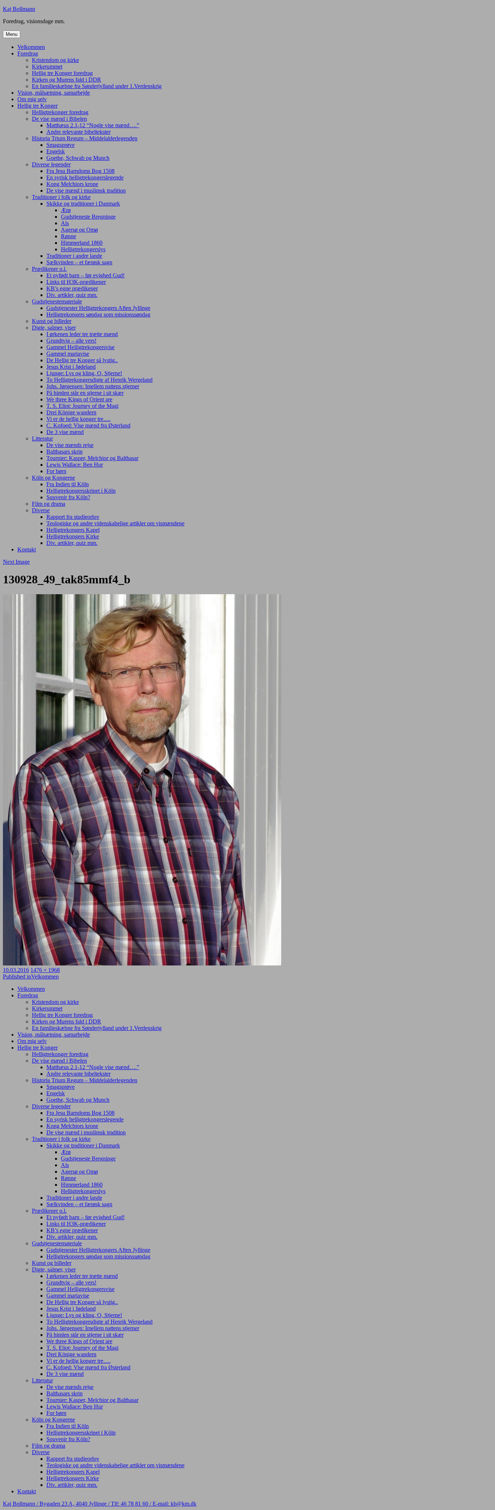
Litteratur (42, 438)
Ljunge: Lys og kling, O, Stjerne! (84, 373)
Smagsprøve (60, 145)
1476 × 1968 (45, 970)
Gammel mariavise (67, 354)
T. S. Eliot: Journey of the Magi (82, 406)
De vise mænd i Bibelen (59, 119)
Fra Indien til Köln (67, 484)
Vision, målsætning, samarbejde (53, 93)
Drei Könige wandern (71, 412)
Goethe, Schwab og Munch (77, 158)
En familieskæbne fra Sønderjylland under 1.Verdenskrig (97, 86)
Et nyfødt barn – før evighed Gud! (85, 275)
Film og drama (48, 504)
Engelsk (55, 151)
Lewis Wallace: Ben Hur (74, 465)
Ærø (66, 210)
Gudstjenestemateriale (57, 301)
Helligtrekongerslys (83, 249)
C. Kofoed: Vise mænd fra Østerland (88, 425)
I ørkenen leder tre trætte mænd (82, 334)
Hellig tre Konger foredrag (62, 73)
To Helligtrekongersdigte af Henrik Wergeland (99, 380)
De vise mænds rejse (69, 445)
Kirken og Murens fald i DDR (66, 79)
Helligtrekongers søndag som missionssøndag (98, 314)
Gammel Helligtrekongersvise (80, 347)
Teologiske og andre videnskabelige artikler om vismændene (115, 523)
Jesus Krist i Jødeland (71, 367)
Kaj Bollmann (19, 9)
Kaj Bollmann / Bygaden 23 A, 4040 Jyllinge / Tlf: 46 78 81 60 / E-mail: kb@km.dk (99, 1504)
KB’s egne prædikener (72, 288)
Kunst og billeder (51, 321)
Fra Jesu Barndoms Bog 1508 (80, 171)
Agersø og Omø (79, 230)
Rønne (68, 236)
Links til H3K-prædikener (76, 282)
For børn (56, 471)
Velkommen (31, 47)
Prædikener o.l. (49, 269)
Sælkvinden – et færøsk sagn (79, 262)
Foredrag (27, 53)
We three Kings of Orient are (79, 399)
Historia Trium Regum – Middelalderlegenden (84, 138)
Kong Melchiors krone (72, 184)
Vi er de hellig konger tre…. (78, 419)
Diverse (41, 510)
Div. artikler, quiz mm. (71, 295)
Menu (11, 34)
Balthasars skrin (64, 451)
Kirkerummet (47, 66)
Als (65, 223)
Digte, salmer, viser (54, 327)
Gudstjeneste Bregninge (88, 217)
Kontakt (26, 549)
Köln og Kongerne (53, 478)
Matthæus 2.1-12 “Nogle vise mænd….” (92, 125)
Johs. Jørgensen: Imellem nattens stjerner (92, 386)
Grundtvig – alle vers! (71, 341)
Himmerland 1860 (82, 243)
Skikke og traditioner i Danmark (83, 203)
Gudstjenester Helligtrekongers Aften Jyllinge (98, 308)
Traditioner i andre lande (74, 256)
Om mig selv (32, 99)
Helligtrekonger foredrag (60, 112)
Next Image (16, 562)
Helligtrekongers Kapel (73, 530)
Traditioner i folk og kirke (61, 197)
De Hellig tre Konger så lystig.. (82, 360)
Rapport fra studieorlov (72, 517)
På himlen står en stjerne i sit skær (85, 393)
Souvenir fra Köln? (68, 497)
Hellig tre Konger (37, 106)
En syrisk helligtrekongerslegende (85, 177)
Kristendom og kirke (55, 60)
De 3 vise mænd (65, 432)
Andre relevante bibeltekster (78, 132)
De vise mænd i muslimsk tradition (86, 190)
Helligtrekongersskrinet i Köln (81, 491)
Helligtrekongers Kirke (72, 536)
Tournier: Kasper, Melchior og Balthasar (92, 458)
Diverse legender (51, 164)
